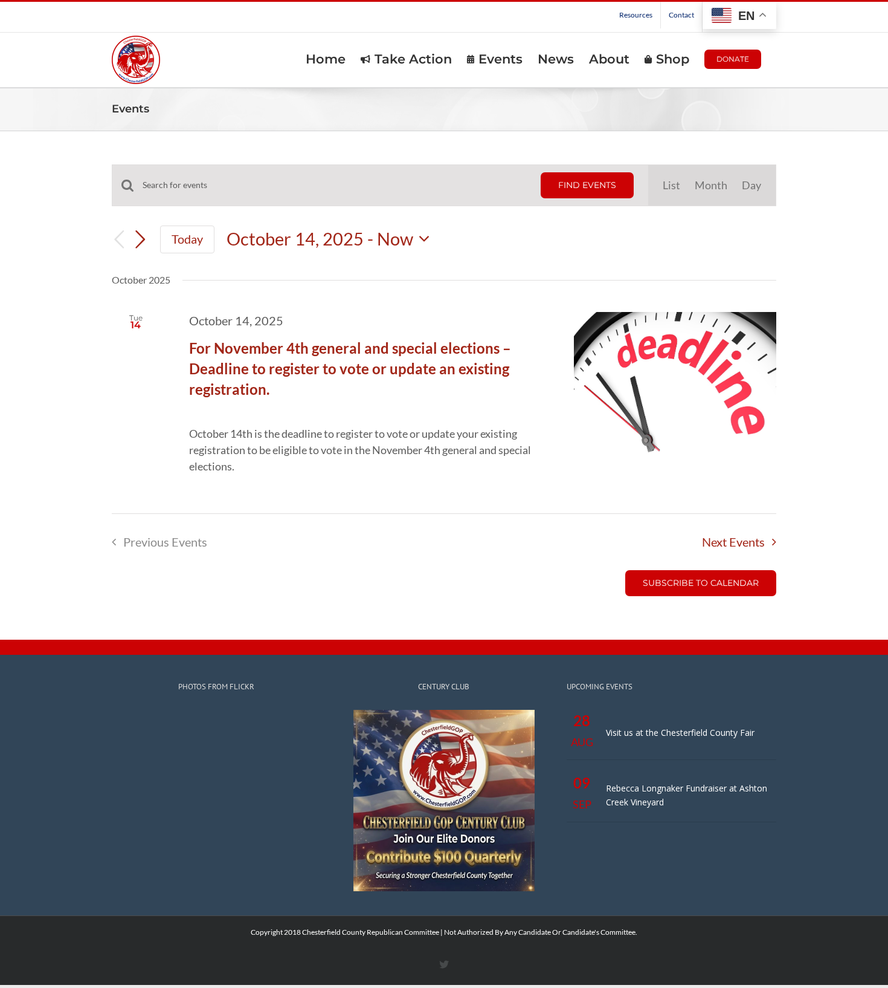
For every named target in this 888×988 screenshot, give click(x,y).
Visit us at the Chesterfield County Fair (680, 732)
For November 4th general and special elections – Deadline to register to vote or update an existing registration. (350, 368)
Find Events (587, 185)
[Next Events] (141, 239)
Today (187, 239)
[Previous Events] (119, 239)
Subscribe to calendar (701, 583)
